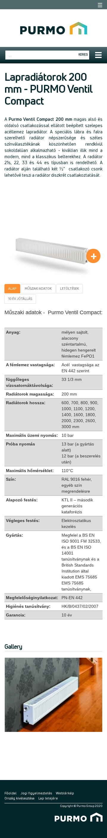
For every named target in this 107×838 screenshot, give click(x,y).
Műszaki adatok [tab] (38, 288)
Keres (83, 54)
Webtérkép (65, 793)
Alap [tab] (12, 288)
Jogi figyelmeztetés (36, 793)
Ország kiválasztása (19, 798)
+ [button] (93, 256)
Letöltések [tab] (69, 288)
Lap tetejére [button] (48, 798)
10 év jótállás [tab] (20, 299)
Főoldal (10, 793)
